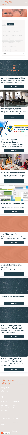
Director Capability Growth (11, 109)
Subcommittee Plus (5, 407)
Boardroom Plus (5, 405)
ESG (18, 42)
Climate (5, 39)
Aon (12, 39)
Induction (5, 50)
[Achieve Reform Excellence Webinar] (14, 254)
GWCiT (4, 46)
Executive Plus (4, 410)
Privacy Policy (14, 431)
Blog (14, 405)
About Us (3, 422)
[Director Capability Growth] (14, 98)
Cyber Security (6, 31)
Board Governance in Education (13, 173)
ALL (4, 24)
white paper (14, 50)
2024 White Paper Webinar (11, 234)
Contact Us (15, 422)
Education (19, 39)
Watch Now (14, 86)
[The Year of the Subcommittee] (14, 286)
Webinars (15, 407)
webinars (11, 24)
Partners (3, 424)
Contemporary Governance (9, 27)
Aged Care (5, 35)
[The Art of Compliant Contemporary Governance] (14, 129)
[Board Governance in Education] (14, 162)
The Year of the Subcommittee (12, 297)
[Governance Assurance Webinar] (14, 68)
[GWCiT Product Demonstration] (14, 193)
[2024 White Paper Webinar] (14, 224)
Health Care (13, 46)
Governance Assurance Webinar (13, 78)
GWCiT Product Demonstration (12, 203)
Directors (16, 31)
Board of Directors (17, 35)
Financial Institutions (8, 42)
